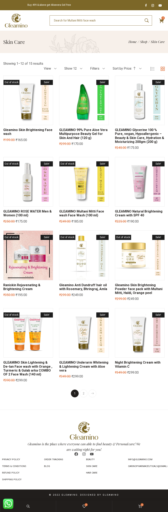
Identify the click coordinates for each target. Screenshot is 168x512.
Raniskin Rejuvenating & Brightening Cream (21, 287)
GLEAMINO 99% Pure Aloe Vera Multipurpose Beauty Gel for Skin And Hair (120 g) (83, 134)
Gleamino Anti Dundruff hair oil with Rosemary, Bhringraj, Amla (83, 287)
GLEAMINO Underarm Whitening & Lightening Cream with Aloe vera (83, 366)
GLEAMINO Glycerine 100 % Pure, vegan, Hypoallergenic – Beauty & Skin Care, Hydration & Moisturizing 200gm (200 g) (139, 136)
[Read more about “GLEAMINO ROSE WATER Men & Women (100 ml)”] (13, 202)
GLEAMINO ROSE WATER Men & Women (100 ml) (27, 213)
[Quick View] (23, 120)
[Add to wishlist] (33, 120)
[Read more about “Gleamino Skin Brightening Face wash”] (13, 120)
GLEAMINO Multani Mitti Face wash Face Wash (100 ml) (81, 213)
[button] (68, 120)
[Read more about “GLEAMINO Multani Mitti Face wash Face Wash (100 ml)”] (68, 202)
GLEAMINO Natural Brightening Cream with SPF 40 (138, 213)
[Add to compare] (43, 120)
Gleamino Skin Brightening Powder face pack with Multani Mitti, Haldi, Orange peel (138, 289)
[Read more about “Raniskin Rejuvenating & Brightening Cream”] (13, 276)
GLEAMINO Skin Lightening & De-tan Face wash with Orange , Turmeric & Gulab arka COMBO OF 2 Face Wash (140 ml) (27, 368)
